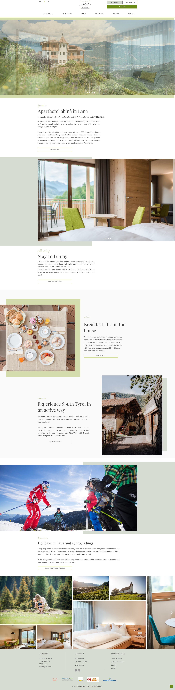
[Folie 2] (63, 528)
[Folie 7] (75, 527)
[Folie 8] (78, 527)
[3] (110, 238)
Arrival (113, 668)
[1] (108, 238)
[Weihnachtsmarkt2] (58, 527)
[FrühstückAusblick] (89, 92)
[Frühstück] (94, 92)
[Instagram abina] (79, 670)
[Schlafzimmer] (92, 92)
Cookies (79, 686)
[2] (105, 238)
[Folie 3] (66, 527)
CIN (88, 686)
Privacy (74, 686)
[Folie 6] (73, 527)
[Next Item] (171, 613)
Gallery (113, 665)
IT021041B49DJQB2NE (95, 686)
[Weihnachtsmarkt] (60, 527)
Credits (85, 686)
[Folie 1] (68, 527)
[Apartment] (84, 92)
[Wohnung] (87, 92)
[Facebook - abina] (76, 670)
